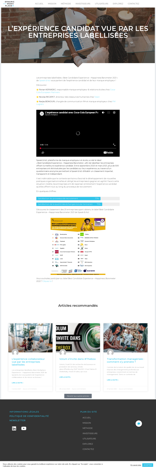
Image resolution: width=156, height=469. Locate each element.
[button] (139, 423)
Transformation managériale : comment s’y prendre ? (125, 360)
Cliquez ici (47, 281)
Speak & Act (44, 80)
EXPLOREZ (118, 4)
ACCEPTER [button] (148, 465)
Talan (97, 97)
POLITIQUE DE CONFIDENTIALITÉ (29, 416)
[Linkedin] (14, 428)
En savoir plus (136, 465)
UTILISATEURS (101, 4)
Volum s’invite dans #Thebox (77, 359)
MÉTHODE (66, 4)
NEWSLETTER (17, 420)
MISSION (52, 4)
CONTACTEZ (133, 4)
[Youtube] (23, 428)
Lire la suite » (17, 383)
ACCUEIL (39, 4)
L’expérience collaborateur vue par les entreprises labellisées (28, 362)
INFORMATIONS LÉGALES (24, 412)
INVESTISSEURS (82, 4)
